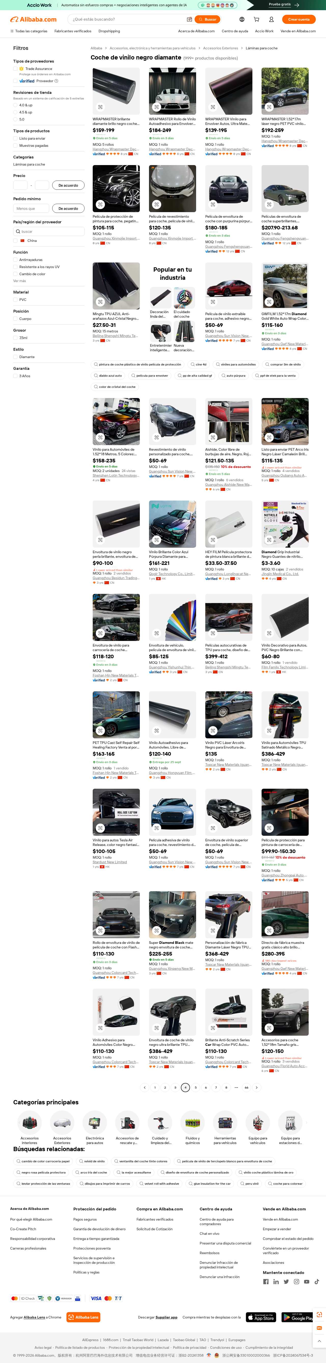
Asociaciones (273, 1263)
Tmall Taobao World (138, 1340)
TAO (202, 1340)
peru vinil (252, 1183)
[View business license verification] (209, 1355)
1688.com (110, 1340)
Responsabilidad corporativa (32, 1239)
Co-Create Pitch (23, 1229)
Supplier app (167, 1317)
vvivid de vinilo (94, 1161)
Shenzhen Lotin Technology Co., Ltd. (116, 475)
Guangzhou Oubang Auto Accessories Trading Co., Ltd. (285, 475)
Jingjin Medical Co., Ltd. (280, 574)
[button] (189, 19)
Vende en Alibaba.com (280, 1219)
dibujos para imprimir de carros (107, 1183)
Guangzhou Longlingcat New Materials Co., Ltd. (228, 574)
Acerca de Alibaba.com (29, 1209)
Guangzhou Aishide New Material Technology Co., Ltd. (228, 484)
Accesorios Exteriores (220, 48)
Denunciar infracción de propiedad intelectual (219, 1265)
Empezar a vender (277, 1229)
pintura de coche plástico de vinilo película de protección (140, 364)
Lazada (163, 1340)
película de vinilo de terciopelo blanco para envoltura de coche (227, 1161)
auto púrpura (236, 375)
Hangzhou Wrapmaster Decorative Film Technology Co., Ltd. (116, 149)
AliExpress (90, 1340)
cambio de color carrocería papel (46, 1161)
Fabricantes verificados (155, 1219)
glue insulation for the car (212, 1183)
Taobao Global (184, 1340)
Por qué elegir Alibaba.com (31, 1219)
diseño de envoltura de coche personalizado (197, 1172)
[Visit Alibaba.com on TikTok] (317, 1282)
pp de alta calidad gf (197, 375)
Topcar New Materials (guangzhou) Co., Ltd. (228, 765)
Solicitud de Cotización (155, 1229)
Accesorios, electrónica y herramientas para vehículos (153, 48)
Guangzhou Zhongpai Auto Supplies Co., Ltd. (285, 875)
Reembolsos (210, 1253)
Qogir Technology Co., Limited (172, 574)
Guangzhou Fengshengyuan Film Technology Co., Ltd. (228, 246)
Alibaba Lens (34, 1317)
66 (246, 1087)
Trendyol (217, 1340)
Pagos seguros (85, 1219)
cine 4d (201, 364)
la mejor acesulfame (136, 1172)
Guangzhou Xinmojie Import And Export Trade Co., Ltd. (116, 238)
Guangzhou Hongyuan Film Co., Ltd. (172, 773)
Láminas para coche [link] (262, 48)
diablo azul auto (110, 375)
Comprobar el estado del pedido (288, 1239)
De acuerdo (68, 185)
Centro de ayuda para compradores (217, 1221)
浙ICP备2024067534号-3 (293, 1355)
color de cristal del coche (117, 387)
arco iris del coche (93, 1172)
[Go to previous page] (144, 1087)
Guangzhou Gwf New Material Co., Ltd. (285, 344)
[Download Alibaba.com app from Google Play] (298, 1317)
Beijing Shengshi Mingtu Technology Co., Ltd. (116, 336)
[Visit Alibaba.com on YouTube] (307, 1282)
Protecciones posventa (92, 1248)
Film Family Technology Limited (285, 667)
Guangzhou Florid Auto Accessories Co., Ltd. (285, 1066)
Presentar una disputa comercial (225, 1243)
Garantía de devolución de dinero (99, 1229)
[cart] (257, 20)
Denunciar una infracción (220, 1277)
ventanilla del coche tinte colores (143, 1161)
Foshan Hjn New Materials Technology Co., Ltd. (116, 675)
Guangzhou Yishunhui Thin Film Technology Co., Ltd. (172, 667)
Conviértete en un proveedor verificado (286, 1250)
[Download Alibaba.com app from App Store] (261, 1317)
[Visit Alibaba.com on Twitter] (286, 1282)
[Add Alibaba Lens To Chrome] (83, 1317)
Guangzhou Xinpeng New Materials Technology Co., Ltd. (172, 968)
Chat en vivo (209, 1234)
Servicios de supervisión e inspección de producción (94, 1260)
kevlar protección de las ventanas (46, 1183)
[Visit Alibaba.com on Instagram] (296, 1282)
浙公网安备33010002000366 (246, 1355)
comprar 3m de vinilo (285, 364)
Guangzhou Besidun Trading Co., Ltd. (116, 578)
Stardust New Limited (110, 862)
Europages (237, 1340)
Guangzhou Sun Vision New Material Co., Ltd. (228, 336)
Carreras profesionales (28, 1248)
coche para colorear (288, 1183)
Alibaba (96, 48)
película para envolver (152, 375)
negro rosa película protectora (44, 1172)
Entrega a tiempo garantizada (96, 1239)
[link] (319, 1314)
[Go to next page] (256, 1087)
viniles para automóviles (238, 364)
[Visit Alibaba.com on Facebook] (266, 1282)
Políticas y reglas (86, 1272)
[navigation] (49, 568)
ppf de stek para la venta (278, 375)
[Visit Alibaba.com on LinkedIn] (276, 1282)
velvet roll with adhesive (162, 1183)
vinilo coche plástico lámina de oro (268, 1172)
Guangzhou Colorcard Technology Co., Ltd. (116, 973)
